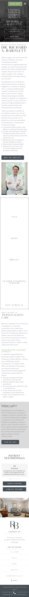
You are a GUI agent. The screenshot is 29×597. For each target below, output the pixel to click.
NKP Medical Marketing (20, 594)
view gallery (10, 442)
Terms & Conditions (18, 592)
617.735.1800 (14, 542)
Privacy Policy (10, 592)
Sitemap (4, 592)
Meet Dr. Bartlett (13, 157)
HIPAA (25, 592)
